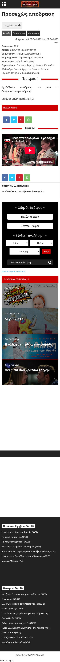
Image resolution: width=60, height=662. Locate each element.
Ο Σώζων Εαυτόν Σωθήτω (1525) (17, 637)
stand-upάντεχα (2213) (13, 608)
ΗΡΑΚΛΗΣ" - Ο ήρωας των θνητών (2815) (21, 546)
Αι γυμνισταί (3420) (11, 599)
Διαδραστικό (19, 33)
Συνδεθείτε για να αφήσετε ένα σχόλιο (23, 191)
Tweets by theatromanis (13, 271)
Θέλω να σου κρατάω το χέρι (27, 370)
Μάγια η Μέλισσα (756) (13, 560)
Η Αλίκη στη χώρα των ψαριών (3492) (20, 532)
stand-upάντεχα (17, 293)
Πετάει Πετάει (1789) (11, 618)
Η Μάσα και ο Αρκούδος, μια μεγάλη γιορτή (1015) (26, 556)
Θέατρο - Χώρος (30, 226)
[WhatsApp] (28, 119)
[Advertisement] (30, 417)
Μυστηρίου (33, 33)
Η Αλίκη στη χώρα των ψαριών (29, 344)
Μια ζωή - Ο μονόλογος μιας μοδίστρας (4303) (24, 594)
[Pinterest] (21, 119)
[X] (14, 119)
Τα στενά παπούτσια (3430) (15, 536)
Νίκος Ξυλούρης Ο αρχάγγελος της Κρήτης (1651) (26, 627)
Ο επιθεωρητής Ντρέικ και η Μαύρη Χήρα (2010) (25, 613)
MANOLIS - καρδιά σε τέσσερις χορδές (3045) (23, 603)
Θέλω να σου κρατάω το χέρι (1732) (19, 623)
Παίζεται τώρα (30, 216)
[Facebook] (6, 119)
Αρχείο (6, 33)
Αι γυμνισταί (15, 319)
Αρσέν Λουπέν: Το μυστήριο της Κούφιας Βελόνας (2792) (29, 551)
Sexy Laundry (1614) (11, 632)
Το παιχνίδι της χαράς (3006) (16, 541)
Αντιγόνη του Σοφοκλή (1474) (16, 642)
